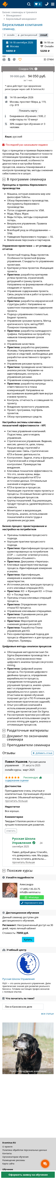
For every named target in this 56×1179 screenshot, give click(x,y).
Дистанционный (29, 35)
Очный (43, 35)
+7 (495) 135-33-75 (30, 889)
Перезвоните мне (33, 902)
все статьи (47, 1013)
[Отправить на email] (14, 60)
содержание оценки (17, 780)
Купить (28, 939)
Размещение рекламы (13, 1160)
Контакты (7, 1153)
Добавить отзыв (44, 753)
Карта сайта (8, 1163)
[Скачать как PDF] (9, 60)
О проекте (7, 1146)
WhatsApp (34, 897)
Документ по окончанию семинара (27, 737)
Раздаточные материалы (27, 730)
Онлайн (11, 35)
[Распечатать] (4, 60)
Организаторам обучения (15, 1156)
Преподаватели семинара (28, 745)
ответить (11, 830)
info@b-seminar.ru (30, 892)
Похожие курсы (19, 870)
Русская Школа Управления (18, 979)
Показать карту (28, 110)
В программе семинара (26, 179)
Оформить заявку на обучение (28, 1174)
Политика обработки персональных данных (24, 1150)
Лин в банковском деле (18, 1006)
